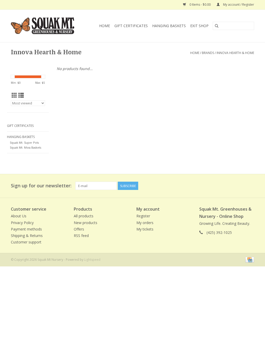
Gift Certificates (131, 25)
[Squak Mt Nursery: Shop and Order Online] (46, 25)
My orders (144, 222)
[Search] (216, 26)
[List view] (21, 95)
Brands (208, 53)
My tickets (144, 229)
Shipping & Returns (27, 235)
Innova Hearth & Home (235, 53)
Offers (79, 229)
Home (104, 25)
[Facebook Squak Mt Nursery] (231, 186)
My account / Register (238, 4)
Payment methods (26, 229)
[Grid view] (14, 95)
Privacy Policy (22, 222)
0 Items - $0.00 (200, 4)
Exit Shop (199, 25)
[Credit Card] (249, 259)
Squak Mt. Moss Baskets (25, 147)
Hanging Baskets (169, 25)
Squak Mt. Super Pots (24, 142)
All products (83, 215)
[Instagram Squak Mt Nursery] (250, 186)
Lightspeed (92, 259)
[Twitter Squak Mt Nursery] (241, 186)
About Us (18, 215)
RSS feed (81, 235)
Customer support (26, 242)
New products (85, 222)
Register (143, 215)
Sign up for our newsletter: (41, 185)
